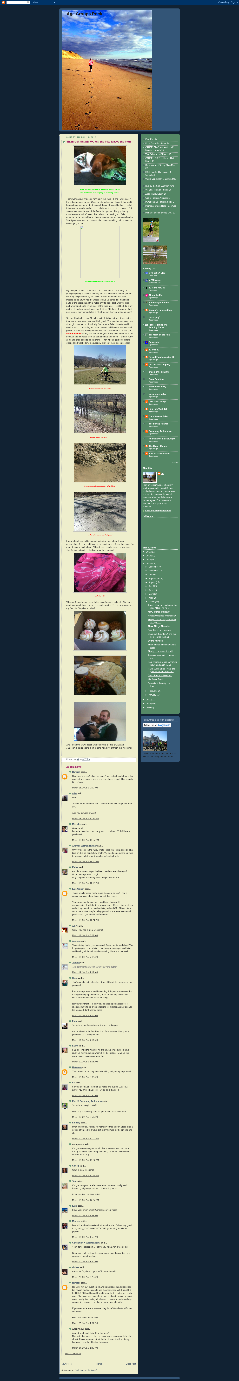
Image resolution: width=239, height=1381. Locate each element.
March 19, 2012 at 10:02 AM (85, 1139)
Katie (74, 1206)
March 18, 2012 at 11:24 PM (85, 920)
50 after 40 (154, 350)
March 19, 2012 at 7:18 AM (85, 1015)
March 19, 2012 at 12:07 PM (85, 1200)
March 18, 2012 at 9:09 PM (85, 788)
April (151, 598)
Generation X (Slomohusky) (86, 1243)
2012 (148, 563)
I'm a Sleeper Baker (158, 416)
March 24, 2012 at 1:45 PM (85, 1348)
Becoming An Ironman (160, 431)
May (151, 594)
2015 (148, 552)
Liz (73, 1083)
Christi (75, 1166)
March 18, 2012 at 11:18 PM (85, 883)
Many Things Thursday (159, 612)
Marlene (76, 1221)
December (154, 567)
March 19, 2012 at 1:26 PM (85, 1216)
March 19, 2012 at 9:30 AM (85, 1095)
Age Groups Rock (84, 13)
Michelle (76, 824)
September (154, 578)
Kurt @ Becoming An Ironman (87, 1101)
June (151, 590)
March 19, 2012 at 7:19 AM (85, 1040)
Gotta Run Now (156, 379)
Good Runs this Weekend (160, 675)
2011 (148, 700)
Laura (75, 1046)
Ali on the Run (156, 295)
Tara (74, 1181)
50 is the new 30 (157, 288)
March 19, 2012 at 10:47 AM (85, 1176)
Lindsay (76, 1123)
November (154, 571)
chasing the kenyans (159, 372)
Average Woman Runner (84, 846)
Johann (76, 941)
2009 (148, 707)
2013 (148, 560)
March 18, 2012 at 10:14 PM (85, 819)
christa (75, 1267)
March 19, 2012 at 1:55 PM (85, 1237)
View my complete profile (158, 511)
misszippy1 (154, 317)
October (153, 575)
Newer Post (66, 1364)
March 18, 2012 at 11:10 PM (85, 862)
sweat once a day (157, 387)
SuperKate (154, 342)
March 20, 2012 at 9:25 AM (85, 1277)
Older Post (131, 1364)
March (152, 602)
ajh (162, 473)
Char (74, 978)
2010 (148, 704)
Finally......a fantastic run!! (160, 651)
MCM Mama (154, 280)
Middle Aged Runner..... (161, 302)
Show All (175, 463)
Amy (74, 926)
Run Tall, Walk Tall (158, 409)
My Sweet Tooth (155, 679)
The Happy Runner (158, 446)
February (153, 691)
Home (99, 1364)
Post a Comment (73, 1354)
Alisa (74, 793)
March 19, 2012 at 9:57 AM (85, 1117)
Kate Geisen (78, 889)
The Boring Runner (158, 424)
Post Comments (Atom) (86, 1370)
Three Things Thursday (159, 626)
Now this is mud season (159, 630)
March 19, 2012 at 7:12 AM (85, 957)
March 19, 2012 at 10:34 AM (85, 1160)
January (153, 695)
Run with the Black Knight (162, 439)
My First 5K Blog (157, 273)
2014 (148, 556)
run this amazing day (159, 364)
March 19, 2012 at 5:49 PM (85, 1262)
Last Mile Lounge (157, 402)
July (151, 586)
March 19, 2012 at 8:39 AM (85, 1077)
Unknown (77, 1067)
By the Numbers (155, 641)
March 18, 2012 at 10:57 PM (85, 840)
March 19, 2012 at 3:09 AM (85, 935)
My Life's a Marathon (159, 453)
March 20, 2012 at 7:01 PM (85, 1323)
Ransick (76, 772)
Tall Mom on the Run (159, 335)
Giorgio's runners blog (160, 310)
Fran (74, 1021)
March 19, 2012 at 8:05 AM (85, 1062)
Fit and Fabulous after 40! (161, 357)
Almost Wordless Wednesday (162, 616)
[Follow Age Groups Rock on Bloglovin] (157, 727)
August (152, 582)
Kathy (75, 867)
